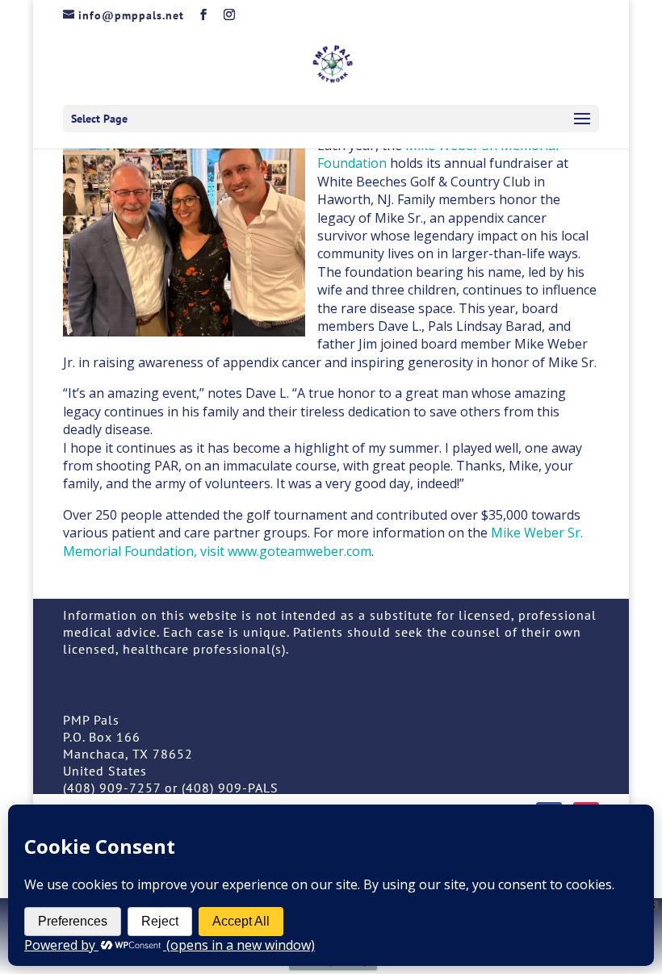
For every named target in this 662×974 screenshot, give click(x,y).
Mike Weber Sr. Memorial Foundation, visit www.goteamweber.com (323, 541)
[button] (582, 119)
